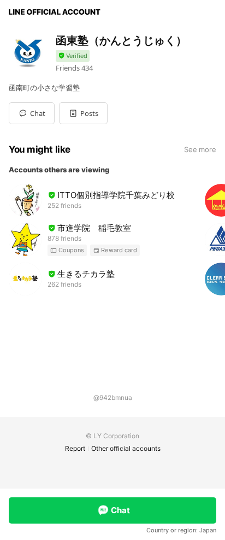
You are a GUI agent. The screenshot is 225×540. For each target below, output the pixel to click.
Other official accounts (126, 448)
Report (75, 448)
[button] (83, 113)
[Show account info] (73, 56)
